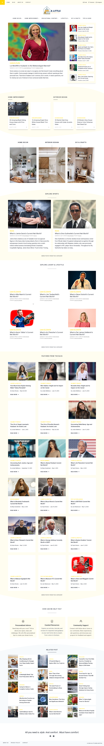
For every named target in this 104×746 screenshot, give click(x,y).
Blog (13, 2)
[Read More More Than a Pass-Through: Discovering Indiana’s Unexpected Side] (43, 674)
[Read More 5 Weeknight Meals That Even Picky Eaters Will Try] (13, 674)
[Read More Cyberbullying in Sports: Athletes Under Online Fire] (13, 711)
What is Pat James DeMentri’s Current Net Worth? (81, 333)
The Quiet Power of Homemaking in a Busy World (55, 688)
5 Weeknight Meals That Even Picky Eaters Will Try (26, 675)
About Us (20, 2)
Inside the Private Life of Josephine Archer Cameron (85, 67)
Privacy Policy (15, 742)
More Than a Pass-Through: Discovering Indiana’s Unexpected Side (56, 675)
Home (8, 2)
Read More (14, 394)
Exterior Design (59, 117)
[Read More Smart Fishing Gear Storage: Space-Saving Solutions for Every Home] (72, 687)
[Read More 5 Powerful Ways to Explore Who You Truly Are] (43, 661)
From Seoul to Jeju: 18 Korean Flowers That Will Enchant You (86, 675)
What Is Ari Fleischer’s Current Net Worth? (51, 333)
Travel (50, 671)
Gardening (21, 684)
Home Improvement (14, 117)
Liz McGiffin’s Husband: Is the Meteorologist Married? (30, 66)
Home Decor (23, 142)
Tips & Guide (87, 18)
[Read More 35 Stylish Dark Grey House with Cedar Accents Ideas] (63, 109)
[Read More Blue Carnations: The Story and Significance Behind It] (43, 699)
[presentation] (21, 371)
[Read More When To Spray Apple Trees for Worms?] (72, 699)
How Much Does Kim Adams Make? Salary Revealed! (85, 57)
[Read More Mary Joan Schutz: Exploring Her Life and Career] (73, 77)
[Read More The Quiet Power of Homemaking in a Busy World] (43, 687)
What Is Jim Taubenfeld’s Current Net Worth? (49, 295)
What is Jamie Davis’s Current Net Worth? (26, 234)
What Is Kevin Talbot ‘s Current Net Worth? (21, 333)
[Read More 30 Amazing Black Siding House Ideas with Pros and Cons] (18, 109)
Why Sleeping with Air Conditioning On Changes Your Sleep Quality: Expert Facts (26, 662)
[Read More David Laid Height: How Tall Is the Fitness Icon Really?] (73, 48)
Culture (81, 671)
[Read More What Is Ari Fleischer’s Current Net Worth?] (52, 318)
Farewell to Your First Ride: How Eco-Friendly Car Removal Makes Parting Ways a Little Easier (86, 662)
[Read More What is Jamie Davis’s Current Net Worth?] (29, 214)
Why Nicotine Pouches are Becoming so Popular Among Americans (26, 700)
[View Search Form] (2, 2)
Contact (28, 2)
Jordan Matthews (27, 68)
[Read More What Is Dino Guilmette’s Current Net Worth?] (74, 214)
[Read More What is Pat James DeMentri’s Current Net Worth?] (82, 318)
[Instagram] (53, 736)
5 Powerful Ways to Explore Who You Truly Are (56, 662)
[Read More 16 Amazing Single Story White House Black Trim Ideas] (40, 109)
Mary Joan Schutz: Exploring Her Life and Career (85, 77)
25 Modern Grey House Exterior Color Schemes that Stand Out (85, 122)
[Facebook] (50, 736)
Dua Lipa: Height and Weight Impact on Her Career (85, 28)
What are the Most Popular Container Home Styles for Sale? (86, 713)
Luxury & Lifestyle (56, 265)
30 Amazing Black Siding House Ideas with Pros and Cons (17, 122)
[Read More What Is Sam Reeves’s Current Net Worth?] (43, 711)
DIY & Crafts (75, 18)
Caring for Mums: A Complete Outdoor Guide (26, 688)
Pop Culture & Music (77, 499)
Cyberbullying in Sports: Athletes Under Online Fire (26, 713)
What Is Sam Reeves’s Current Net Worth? (55, 713)
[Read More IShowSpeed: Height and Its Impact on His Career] (73, 38)
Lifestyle (21, 656)
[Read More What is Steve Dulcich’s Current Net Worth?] (82, 280)
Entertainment (45, 460)
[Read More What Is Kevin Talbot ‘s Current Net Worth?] (22, 318)
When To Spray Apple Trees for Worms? (85, 700)
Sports (12, 230)
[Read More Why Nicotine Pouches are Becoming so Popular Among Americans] (13, 699)
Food (20, 672)
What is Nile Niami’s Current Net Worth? (20, 295)
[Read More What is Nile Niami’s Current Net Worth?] (22, 280)
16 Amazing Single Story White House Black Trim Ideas (40, 122)
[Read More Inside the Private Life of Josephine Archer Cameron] (73, 67)
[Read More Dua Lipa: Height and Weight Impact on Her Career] (73, 28)
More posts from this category (52, 255)
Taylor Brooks (26, 298)
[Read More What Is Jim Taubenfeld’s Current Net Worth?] (52, 280)
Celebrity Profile (15, 63)
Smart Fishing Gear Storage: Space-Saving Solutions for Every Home (86, 688)
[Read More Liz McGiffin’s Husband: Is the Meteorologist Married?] (36, 42)
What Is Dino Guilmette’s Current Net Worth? (72, 234)
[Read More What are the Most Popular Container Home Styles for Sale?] (72, 711)
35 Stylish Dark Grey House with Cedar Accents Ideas (63, 122)
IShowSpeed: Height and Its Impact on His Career (85, 38)
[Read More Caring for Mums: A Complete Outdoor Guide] (13, 687)
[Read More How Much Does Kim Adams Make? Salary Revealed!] (73, 57)
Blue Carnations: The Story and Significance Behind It (57, 700)
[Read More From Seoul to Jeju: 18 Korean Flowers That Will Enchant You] (72, 674)
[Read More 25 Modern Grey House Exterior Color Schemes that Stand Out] (86, 109)
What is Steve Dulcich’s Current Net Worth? (82, 295)
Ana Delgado (26, 235)
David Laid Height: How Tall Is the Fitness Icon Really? (85, 47)
